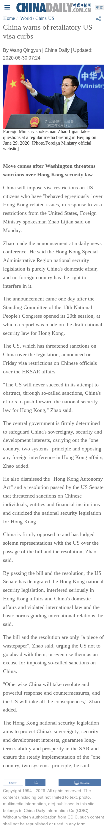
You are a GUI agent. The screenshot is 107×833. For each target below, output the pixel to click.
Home (9, 18)
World (26, 18)
